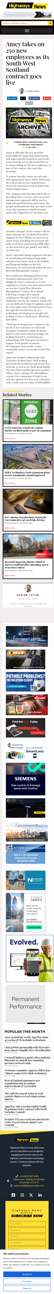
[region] (27, 1271)
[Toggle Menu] (27, 31)
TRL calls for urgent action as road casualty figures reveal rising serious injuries (25, 1096)
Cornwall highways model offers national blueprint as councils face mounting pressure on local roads (27, 1060)
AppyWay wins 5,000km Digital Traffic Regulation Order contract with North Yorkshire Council (26, 1109)
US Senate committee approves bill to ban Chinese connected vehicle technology (27, 1072)
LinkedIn (28, 606)
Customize (27, 1281)
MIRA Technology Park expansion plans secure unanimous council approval (27, 474)
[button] (12, 98)
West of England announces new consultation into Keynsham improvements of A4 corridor (22, 1083)
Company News (20, 142)
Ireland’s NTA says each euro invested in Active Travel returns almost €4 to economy (27, 1122)
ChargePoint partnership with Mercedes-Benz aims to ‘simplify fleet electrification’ (28, 1049)
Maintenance (37, 145)
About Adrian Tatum (28, 598)
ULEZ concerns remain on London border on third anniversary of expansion (28, 429)
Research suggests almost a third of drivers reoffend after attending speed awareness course (26, 564)
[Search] (50, 23)
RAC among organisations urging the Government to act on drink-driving (26, 519)
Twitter (39, 603)
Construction (34, 142)
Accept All (27, 1274)
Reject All (27, 1288)
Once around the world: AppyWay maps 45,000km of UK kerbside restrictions (26, 1039)
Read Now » (10, 439)
